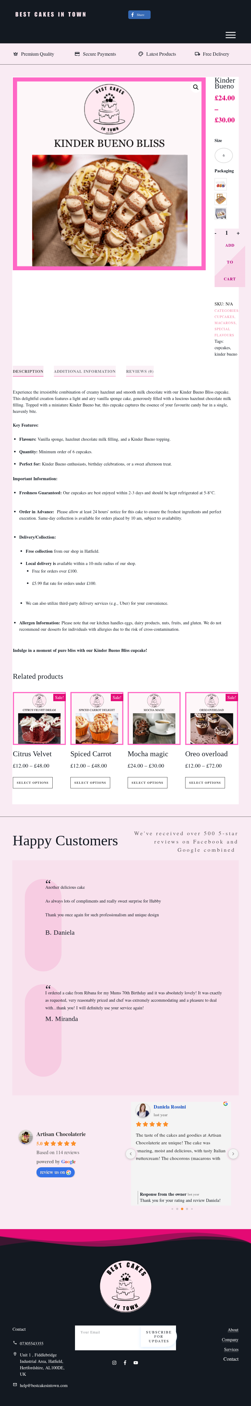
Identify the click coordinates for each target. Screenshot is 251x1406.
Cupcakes (224, 316)
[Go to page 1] (177, 1209)
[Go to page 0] (172, 1209)
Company (230, 1339)
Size (218, 140)
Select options (33, 782)
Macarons (225, 322)
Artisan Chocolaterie (61, 1134)
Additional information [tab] (85, 371)
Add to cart (230, 262)
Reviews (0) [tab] (140, 371)
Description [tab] (28, 371)
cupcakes (222, 347)
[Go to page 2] (182, 1209)
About (233, 1330)
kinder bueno (226, 354)
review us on (52, 1172)
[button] (195, 87)
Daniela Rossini (170, 1106)
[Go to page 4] (192, 1209)
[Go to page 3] (187, 1209)
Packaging (224, 170)
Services (231, 1349)
